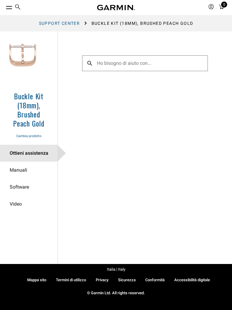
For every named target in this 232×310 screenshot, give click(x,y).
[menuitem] (17, 7)
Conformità (155, 280)
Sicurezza (127, 280)
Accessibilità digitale (192, 280)
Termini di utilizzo (71, 280)
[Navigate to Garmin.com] (116, 7)
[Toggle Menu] (3, 6)
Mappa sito (36, 280)
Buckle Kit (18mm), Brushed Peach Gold (28, 110)
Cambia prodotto (28, 136)
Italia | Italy (116, 269)
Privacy (102, 280)
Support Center (59, 23)
